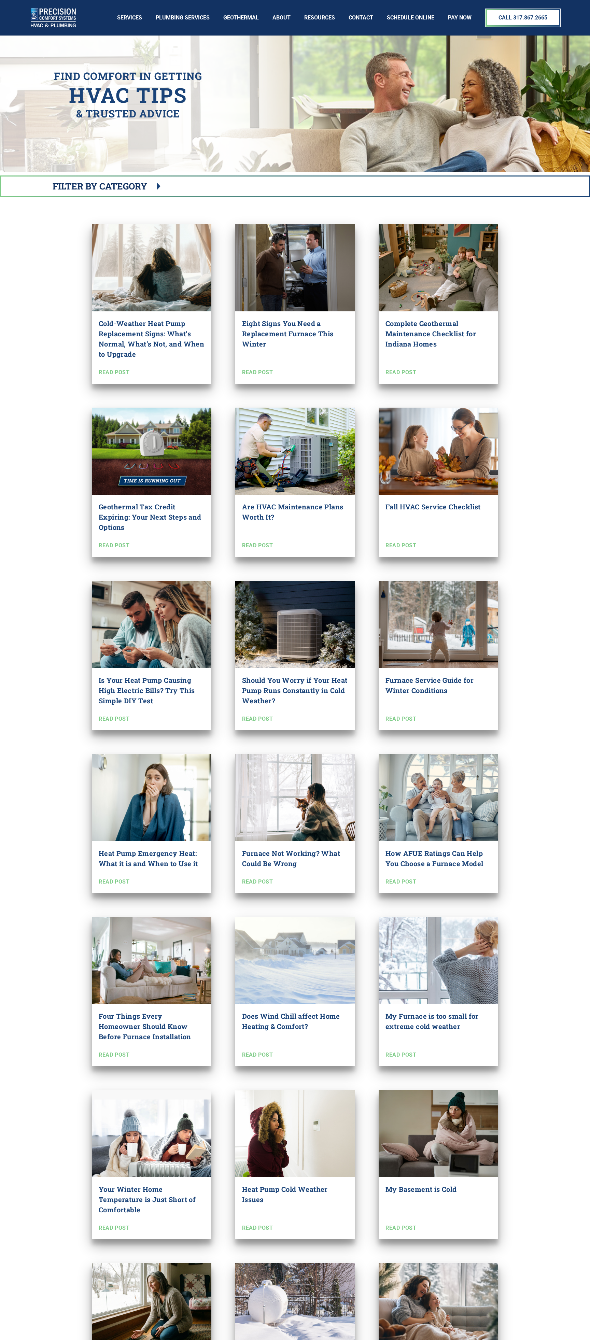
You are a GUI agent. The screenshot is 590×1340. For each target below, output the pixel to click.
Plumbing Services (183, 17)
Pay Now (460, 17)
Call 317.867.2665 (522, 17)
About (281, 17)
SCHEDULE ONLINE (410, 17)
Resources (319, 17)
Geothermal (241, 17)
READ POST (114, 372)
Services (129, 17)
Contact (361, 17)
